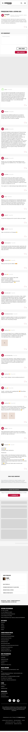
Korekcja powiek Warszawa (6, 634)
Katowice (2, 627)
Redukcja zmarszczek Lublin (6, 650)
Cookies (23, 720)
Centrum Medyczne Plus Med (6, 615)
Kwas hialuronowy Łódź (5, 643)
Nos (1, 671)
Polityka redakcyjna (9, 723)
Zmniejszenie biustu (8, 592)
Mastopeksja (6, 584)
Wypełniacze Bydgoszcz (5, 648)
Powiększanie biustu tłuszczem (11, 587)
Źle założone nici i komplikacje (6, 678)
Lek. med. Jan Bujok (4, 610)
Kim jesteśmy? (3, 684)
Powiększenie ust (4, 661)
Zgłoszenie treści (4, 688)
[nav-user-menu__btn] (25, 3)
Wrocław (2, 625)
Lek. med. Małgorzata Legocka (6, 612)
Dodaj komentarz (21, 52)
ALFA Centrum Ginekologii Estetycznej (8, 613)
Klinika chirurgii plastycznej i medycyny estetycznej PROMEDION (13, 617)
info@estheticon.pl (21, 717)
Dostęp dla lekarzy (4, 693)
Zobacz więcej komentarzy (14, 476)
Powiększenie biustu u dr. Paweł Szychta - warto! (10, 669)
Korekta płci (3, 657)
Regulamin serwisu (17, 720)
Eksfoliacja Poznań (4, 641)
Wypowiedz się (15, 495)
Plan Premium (3, 694)
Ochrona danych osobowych (7, 720)
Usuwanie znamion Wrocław (6, 638)
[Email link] (18, 700)
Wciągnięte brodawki (5, 655)
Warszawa (3, 622)
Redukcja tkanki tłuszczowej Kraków (7, 636)
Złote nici (2, 662)
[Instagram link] (10, 700)
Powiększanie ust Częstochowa (7, 647)
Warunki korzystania (18, 723)
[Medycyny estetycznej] (8, 3)
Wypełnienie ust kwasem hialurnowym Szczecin (9, 645)
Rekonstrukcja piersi (8, 589)
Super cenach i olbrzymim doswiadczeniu (8, 679)
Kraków (2, 624)
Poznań (2, 629)
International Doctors (5, 696)
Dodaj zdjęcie (22, 48)
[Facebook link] (14, 700)
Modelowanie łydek (4, 659)
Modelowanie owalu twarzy (6, 664)
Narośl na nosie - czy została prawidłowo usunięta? (10, 676)
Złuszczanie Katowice (5, 639)
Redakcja (2, 686)
